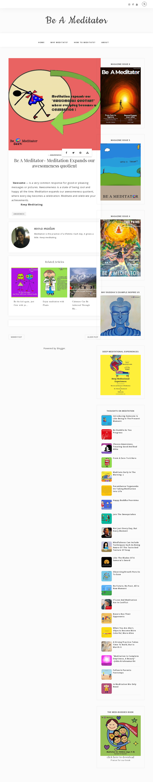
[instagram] (129, 4)
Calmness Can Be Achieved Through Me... (81, 305)
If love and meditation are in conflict (125, 601)
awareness (55, 155)
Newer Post (16, 337)
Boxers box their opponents (122, 615)
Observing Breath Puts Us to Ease (126, 573)
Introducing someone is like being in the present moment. (126, 418)
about (105, 42)
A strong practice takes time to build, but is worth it (125, 644)
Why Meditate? (59, 42)
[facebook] (133, 4)
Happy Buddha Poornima (126, 500)
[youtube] (137, 4)
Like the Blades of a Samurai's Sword (124, 559)
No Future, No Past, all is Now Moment (126, 587)
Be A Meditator (77, 20)
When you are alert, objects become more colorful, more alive (124, 630)
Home (41, 42)
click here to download (120, 757)
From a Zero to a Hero (124, 458)
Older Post (92, 337)
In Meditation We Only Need (124, 685)
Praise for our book (120, 760)
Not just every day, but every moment (125, 529)
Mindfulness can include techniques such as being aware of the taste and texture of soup (126, 546)
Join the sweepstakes (124, 514)
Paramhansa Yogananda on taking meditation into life (126, 489)
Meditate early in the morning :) (124, 473)
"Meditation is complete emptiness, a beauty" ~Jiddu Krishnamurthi (126, 658)
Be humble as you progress (122, 431)
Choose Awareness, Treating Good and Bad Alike (125, 446)
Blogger (61, 348)
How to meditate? (84, 42)
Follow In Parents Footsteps (122, 671)
